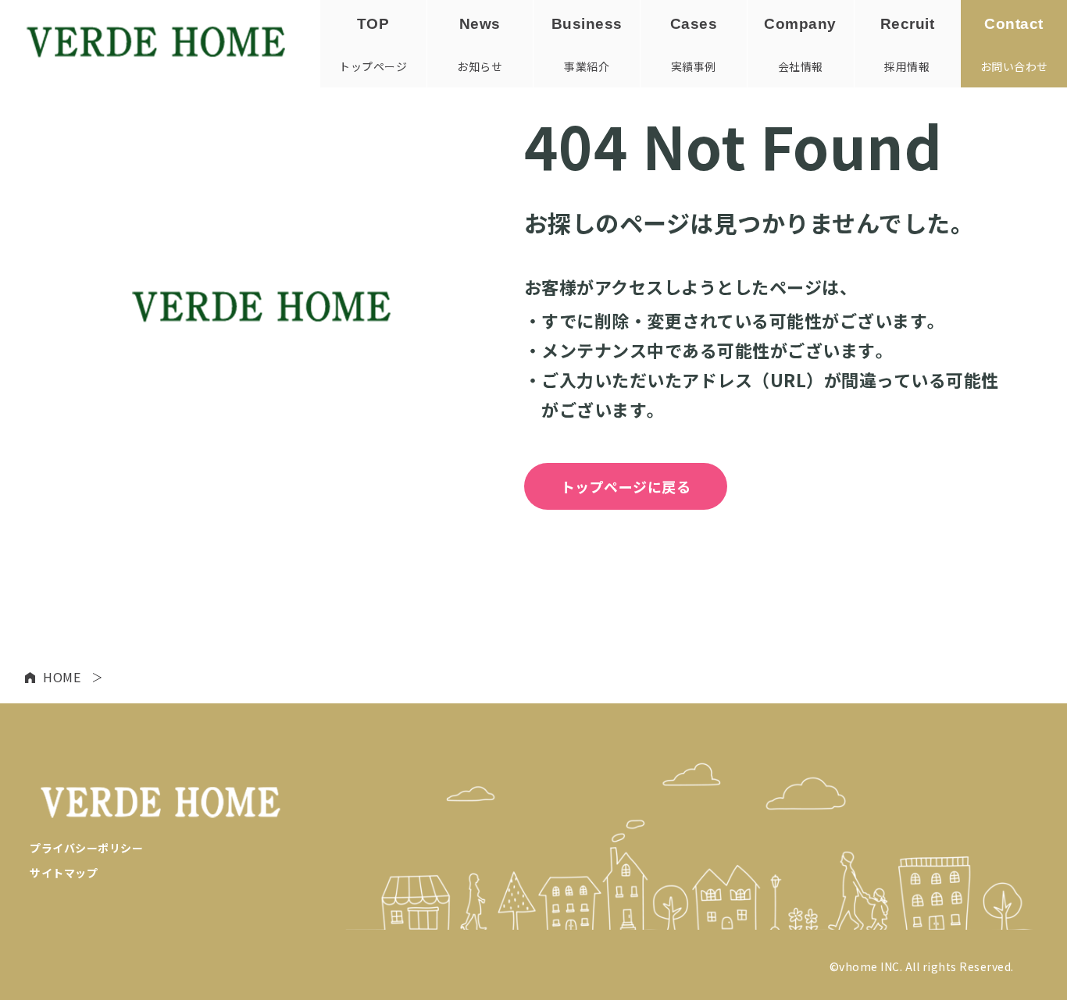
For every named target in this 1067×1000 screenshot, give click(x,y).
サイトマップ (64, 873)
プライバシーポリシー (86, 848)
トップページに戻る (626, 486)
